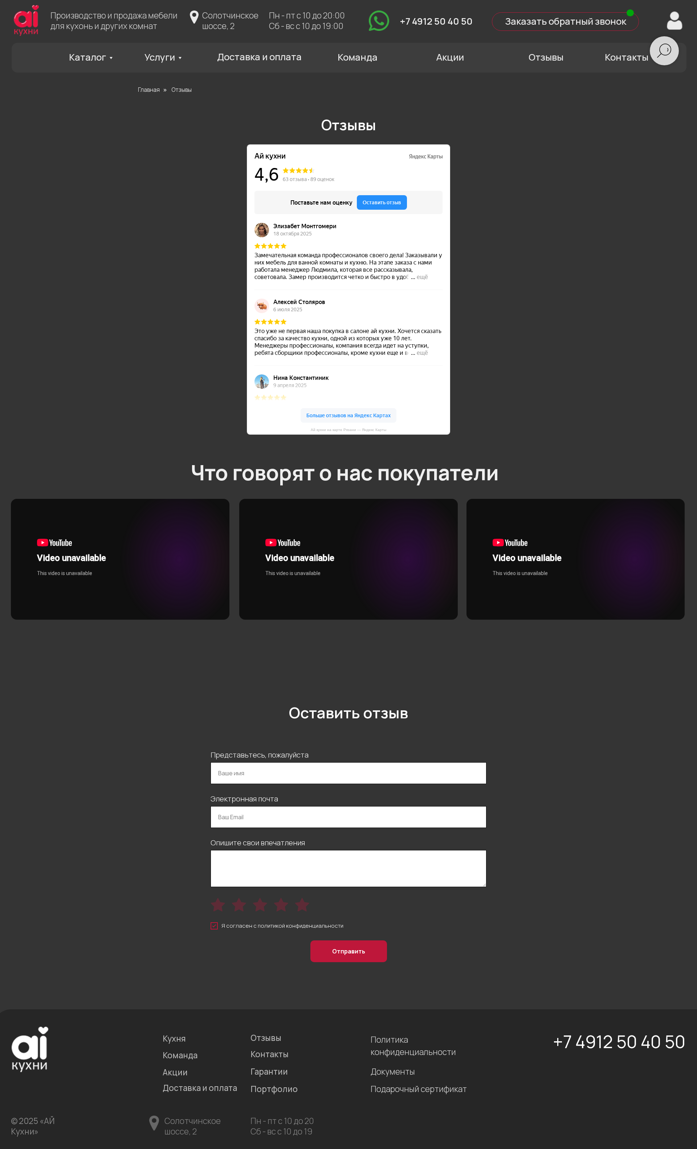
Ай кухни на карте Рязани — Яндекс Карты (348, 430)
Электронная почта (244, 799)
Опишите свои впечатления (258, 843)
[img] (379, 21)
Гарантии (269, 1071)
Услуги (159, 57)
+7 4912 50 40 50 (436, 21)
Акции (450, 57)
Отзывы (546, 57)
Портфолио (274, 1089)
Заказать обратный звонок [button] (565, 21)
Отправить (348, 951)
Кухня (174, 1038)
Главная (149, 89)
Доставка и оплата (259, 56)
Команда (358, 57)
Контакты (626, 57)
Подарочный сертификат (419, 1089)
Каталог (87, 57)
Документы (393, 1071)
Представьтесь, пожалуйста (260, 755)
